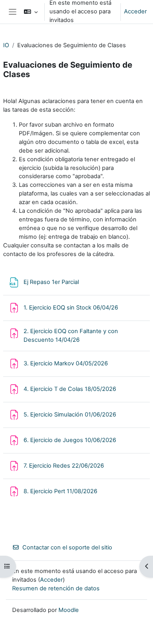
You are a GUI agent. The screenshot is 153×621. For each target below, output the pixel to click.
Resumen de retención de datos (56, 588)
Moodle (68, 610)
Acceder (135, 11)
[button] (31, 12)
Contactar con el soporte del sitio (67, 547)
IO (6, 45)
